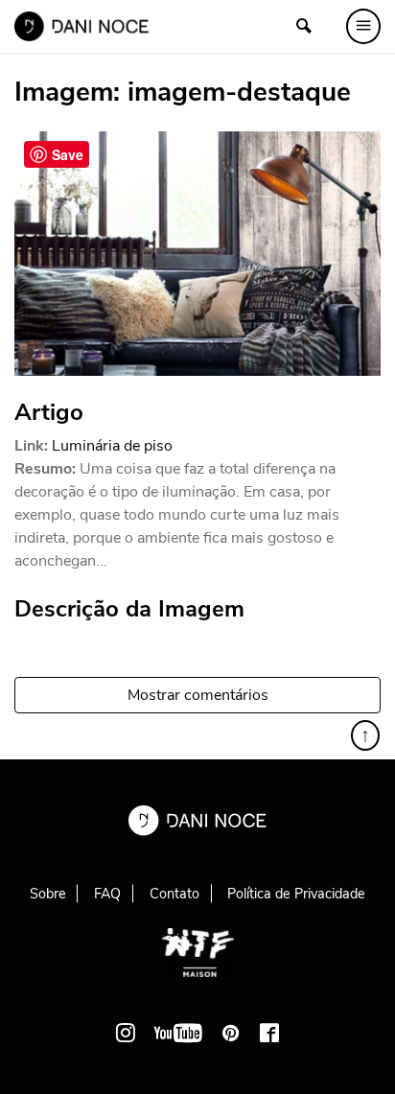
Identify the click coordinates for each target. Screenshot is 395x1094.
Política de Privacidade (296, 893)
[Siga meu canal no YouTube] (178, 1032)
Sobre (48, 893)
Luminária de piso (112, 445)
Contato (174, 893)
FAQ (107, 893)
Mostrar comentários (198, 695)
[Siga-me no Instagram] (125, 1032)
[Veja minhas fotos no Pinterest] (231, 1032)
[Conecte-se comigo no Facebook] (269, 1032)
